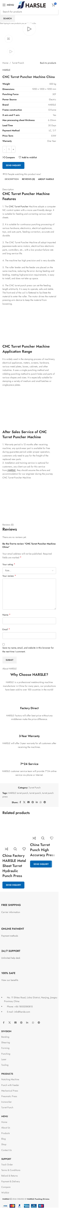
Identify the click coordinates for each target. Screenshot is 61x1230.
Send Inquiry (13, 885)
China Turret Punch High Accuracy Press (42, 849)
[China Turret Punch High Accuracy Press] (43, 826)
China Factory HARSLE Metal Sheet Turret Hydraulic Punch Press (14, 865)
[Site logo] (31, 4)
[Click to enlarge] (8, 39)
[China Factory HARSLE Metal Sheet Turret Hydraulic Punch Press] (15, 832)
